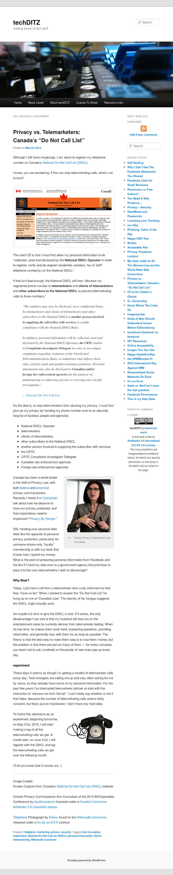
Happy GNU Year (138, 238)
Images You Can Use (140, 350)
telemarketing (21, 839)
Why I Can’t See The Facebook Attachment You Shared (141, 171)
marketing (43, 832)
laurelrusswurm (45, 801)
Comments (150, 135)
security (66, 832)
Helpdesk (30, 832)
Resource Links (113, 102)
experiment (20, 836)
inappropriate (136, 314)
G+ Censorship (137, 301)
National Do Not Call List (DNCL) (65, 162)
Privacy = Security (139, 207)
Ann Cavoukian (47, 498)
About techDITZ (60, 102)
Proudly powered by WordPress (86, 860)
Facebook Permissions (142, 394)
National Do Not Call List (43, 395)
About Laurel (35, 102)
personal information (80, 836)
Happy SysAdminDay (141, 354)
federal (24, 487)
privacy (55, 832)
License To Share (86, 102)
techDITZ (26, 22)
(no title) (132, 225)
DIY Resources (137, 341)
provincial (42, 487)
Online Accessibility (140, 345)
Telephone (20, 817)
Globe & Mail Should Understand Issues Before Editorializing (141, 323)
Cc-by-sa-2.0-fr (47, 822)
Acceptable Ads (137, 247)
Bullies (132, 243)
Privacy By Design (42, 518)
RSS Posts (136, 135)
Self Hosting (135, 163)
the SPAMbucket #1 (140, 359)
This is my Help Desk (141, 399)
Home (18, 102)
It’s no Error (135, 381)
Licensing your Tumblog (143, 220)
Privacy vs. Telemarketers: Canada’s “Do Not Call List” (143, 282)
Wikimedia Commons (92, 817)
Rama (53, 817)
